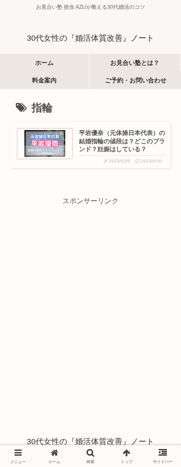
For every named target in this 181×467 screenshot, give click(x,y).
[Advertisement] (90, 298)
